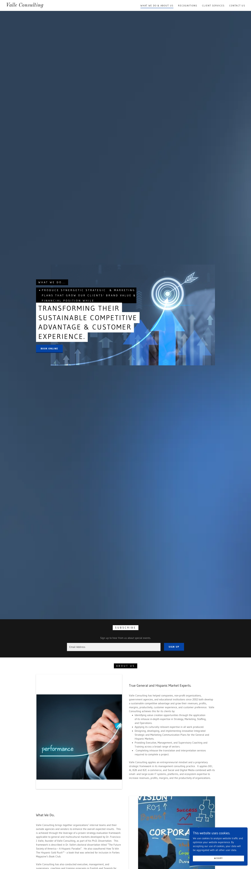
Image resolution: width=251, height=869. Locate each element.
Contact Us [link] (237, 5)
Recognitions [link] (187, 5)
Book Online (49, 348)
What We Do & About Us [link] (156, 5)
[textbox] (113, 647)
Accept (218, 858)
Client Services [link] (213, 5)
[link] (24, 5)
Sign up (174, 646)
